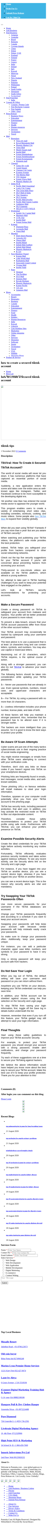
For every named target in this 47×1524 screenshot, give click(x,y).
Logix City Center (23, 188)
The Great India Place (24, 190)
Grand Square (21, 168)
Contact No (6, 1253)
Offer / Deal (16, 111)
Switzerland (15, 96)
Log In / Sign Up (13, 17)
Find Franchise (12, 98)
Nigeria (14, 80)
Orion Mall (20, 148)
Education (15, 118)
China (13, 48)
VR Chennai (21, 177)
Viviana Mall (21, 265)
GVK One (20, 218)
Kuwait (14, 71)
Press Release (11, 114)
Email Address (7, 1255)
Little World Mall (23, 258)
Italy (13, 69)
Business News (17, 116)
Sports (13, 344)
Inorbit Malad (21, 242)
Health (13, 125)
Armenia (14, 35)
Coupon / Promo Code (20, 105)
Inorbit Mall (20, 152)
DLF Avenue (21, 197)
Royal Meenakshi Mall (25, 143)
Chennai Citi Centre (24, 170)
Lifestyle (14, 326)
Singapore (15, 91)
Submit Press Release (15, 13)
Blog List (9, 374)
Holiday (14, 317)
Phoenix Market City (24, 145)
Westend (19, 272)
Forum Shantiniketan (24, 154)
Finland (14, 58)
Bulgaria (14, 42)
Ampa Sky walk (22, 166)
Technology (15, 132)
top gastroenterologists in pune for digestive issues (23, 1211)
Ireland (14, 67)
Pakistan (14, 82)
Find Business (11, 33)
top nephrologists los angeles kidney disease (21, 1175)
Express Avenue (22, 172)
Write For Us (11, 9)
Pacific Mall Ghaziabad (25, 186)
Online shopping (17, 333)
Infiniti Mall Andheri (24, 245)
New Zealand (16, 78)
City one (19, 288)
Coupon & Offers (13, 102)
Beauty (14, 297)
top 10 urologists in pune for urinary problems (22, 1163)
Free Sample (16, 109)
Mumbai (14, 233)
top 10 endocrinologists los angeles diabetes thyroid (24, 1223)
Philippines (15, 85)
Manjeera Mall (22, 215)
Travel (13, 134)
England (14, 55)
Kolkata (14, 224)
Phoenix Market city (24, 181)
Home (8, 4)
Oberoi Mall (21, 240)
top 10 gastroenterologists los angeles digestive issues (24, 1199)
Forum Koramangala (24, 159)
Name (4, 1250)
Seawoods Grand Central (26, 263)
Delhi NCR (15, 184)
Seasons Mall (21, 279)
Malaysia (14, 73)
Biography (15, 299)
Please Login (6, 1099)
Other (13, 335)
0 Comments (21, 451)
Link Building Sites (18, 328)
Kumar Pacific (21, 285)
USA (13, 351)
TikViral (17, 667)
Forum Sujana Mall (23, 222)
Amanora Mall (22, 290)
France (13, 60)
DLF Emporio (21, 206)
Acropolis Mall (22, 229)
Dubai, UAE (16, 53)
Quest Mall (20, 231)
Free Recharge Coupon (20, 107)
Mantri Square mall (23, 150)
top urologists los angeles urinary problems (21, 1138)
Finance (14, 123)
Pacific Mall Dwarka (24, 200)
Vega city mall (21, 141)
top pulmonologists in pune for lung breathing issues (24, 1126)
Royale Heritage (22, 281)
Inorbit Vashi (21, 267)
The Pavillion (21, 274)
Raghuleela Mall (22, 261)
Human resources (18, 127)
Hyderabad (15, 211)
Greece (14, 62)
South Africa (16, 94)
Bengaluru (15, 138)
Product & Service (13, 357)
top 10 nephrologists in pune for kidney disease (22, 1187)
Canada (14, 44)
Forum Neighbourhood (25, 157)
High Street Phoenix (24, 236)
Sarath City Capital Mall (25, 213)
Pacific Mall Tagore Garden (27, 202)
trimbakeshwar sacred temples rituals (19, 1150)
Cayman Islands (17, 46)
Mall (8, 136)
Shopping (15, 340)
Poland (14, 87)
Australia (14, 37)
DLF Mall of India (23, 193)
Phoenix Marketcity (24, 249)
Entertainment (16, 120)
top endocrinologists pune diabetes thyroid (21, 1235)
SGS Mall (20, 276)
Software (14, 342)
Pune (13, 270)
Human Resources (18, 319)
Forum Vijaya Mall (23, 179)
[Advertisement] (23, 1303)
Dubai (13, 51)
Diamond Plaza (22, 227)
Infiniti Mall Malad (23, 247)
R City (18, 252)
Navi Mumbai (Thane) (20, 254)
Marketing (15, 331)
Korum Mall (21, 256)
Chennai (14, 163)
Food (13, 313)
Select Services (7, 1258)
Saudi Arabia (16, 89)
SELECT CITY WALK (25, 209)
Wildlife (14, 353)
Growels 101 (21, 238)
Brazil (13, 39)
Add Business (11, 30)
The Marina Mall (22, 175)
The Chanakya (22, 195)
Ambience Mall (22, 204)
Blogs (8, 292)
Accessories (15, 295)
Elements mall (21, 161)
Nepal (13, 76)
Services (14, 129)
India (13, 64)
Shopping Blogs (17, 356)
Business (14, 301)
